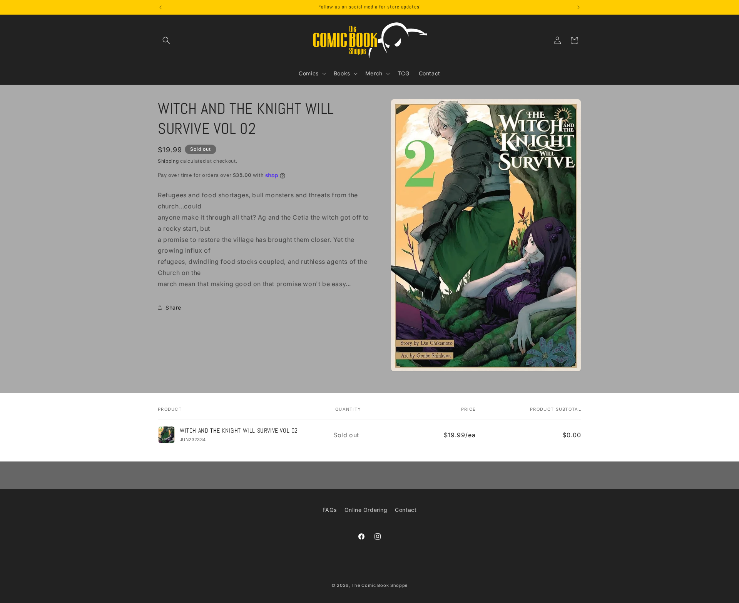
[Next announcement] (578, 7)
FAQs (330, 509)
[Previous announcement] (160, 7)
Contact (405, 509)
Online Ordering (366, 509)
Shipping (168, 161)
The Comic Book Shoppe (379, 585)
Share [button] (173, 307)
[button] (166, 40)
